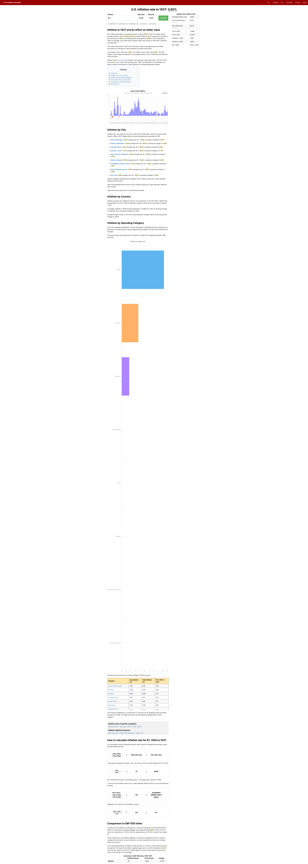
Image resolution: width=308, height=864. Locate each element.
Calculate (163, 18)
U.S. (268, 2)
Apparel (110, 693)
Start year (141, 14)
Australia (289, 2)
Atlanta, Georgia (116, 160)
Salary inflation (143, 23)
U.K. (282, 2)
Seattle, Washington (118, 143)
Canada (275, 2)
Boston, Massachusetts (119, 169)
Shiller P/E (139, 733)
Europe (297, 2)
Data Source (115, 84)
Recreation (112, 705)
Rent (129, 727)
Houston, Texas (116, 151)
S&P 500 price (113, 733)
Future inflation (152, 23)
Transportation (113, 697)
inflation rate (134, 23)
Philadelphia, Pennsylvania (120, 164)
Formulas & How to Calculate (120, 80)
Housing (111, 690)
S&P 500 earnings (127, 733)
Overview (114, 73)
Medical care (112, 701)
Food (134, 727)
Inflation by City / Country (119, 75)
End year (151, 14)
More (305, 2)
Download (165, 93)
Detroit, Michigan (116, 140)
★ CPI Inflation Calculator (12, 2)
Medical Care (113, 727)
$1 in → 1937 (113, 23)
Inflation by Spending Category (121, 77)
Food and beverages (115, 686)
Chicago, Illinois (116, 147)
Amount (110, 14)
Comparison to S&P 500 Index (121, 82)
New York (114, 175)
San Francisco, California (119, 154)
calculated (121, 60)
